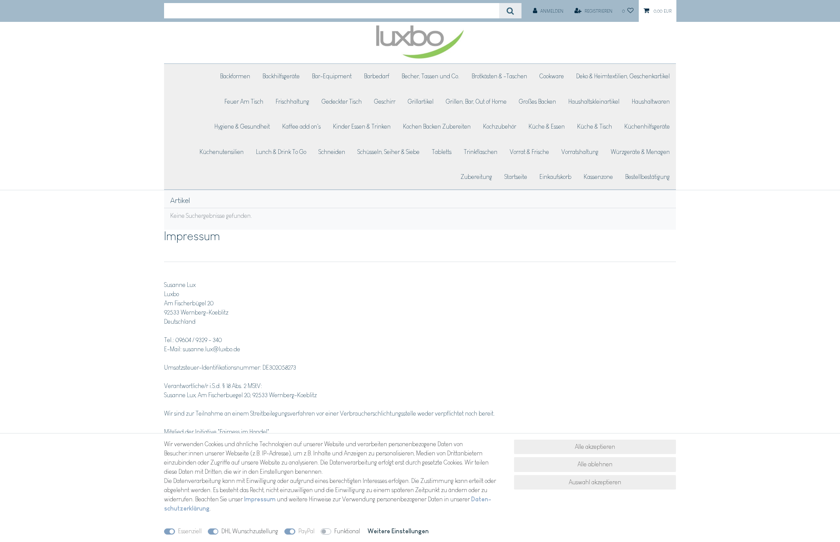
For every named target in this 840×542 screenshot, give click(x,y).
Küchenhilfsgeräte (647, 126)
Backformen (235, 76)
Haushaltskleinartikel (594, 101)
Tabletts (442, 151)
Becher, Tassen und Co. (430, 76)
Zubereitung (476, 176)
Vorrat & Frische (529, 151)
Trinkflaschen (480, 151)
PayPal (306, 531)
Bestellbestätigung (647, 176)
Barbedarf (376, 76)
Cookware (551, 76)
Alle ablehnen (595, 464)
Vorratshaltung (579, 151)
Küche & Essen (546, 126)
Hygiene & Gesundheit (242, 126)
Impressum (260, 499)
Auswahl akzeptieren (595, 482)
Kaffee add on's (301, 126)
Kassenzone (598, 176)
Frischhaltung (292, 101)
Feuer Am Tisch (243, 101)
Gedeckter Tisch (342, 101)
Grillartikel (421, 101)
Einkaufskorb (555, 176)
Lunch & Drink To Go (281, 151)
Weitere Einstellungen (398, 531)
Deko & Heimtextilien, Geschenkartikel (623, 76)
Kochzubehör (499, 126)
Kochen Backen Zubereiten (437, 126)
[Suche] (510, 10)
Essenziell (190, 531)
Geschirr (385, 101)
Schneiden (331, 151)
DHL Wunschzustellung (249, 531)
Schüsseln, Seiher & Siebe (388, 151)
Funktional (347, 531)
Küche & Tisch (594, 126)
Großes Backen (537, 101)
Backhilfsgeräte (281, 76)
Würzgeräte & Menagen (640, 151)
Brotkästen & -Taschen (499, 76)
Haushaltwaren (651, 101)
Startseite (515, 176)
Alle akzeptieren (595, 446)
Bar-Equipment (332, 76)
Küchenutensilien (222, 151)
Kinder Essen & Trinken (362, 126)
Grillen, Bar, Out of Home (476, 101)
